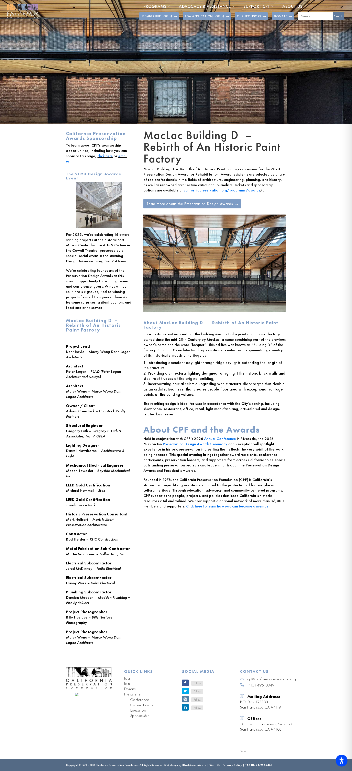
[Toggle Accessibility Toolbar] (341, 760)
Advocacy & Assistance (205, 6)
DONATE (280, 16)
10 (228, 303)
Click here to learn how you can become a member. (228, 506)
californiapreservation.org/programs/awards (222, 190)
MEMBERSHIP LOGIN (157, 16)
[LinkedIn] (185, 707)
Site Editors (244, 751)
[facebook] (185, 683)
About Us (292, 6)
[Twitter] (185, 691)
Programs (154, 6)
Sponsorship (140, 715)
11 (232, 303)
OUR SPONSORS (249, 16)
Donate (130, 688)
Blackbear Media (194, 765)
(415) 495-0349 (261, 685)
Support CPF (256, 6)
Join (127, 683)
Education (138, 710)
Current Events (141, 705)
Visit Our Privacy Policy (225, 765)
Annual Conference (220, 438)
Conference (139, 699)
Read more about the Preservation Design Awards (189, 203)
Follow (197, 683)
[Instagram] (185, 699)
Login (128, 678)
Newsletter (133, 694)
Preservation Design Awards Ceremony (195, 443)
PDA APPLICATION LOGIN (204, 16)
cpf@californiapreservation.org (271, 679)
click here (105, 155)
